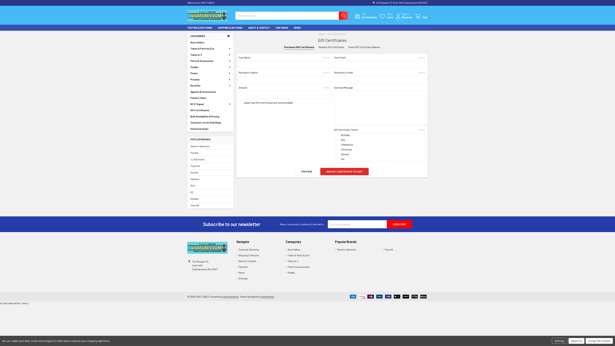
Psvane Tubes (198, 97)
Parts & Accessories (201, 60)
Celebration (347, 144)
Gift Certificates (199, 110)
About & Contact (259, 27)
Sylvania (194, 179)
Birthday (345, 134)
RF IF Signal (197, 104)
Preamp (195, 79)
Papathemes (267, 296)
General (345, 154)
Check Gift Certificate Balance (364, 47)
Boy (343, 139)
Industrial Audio (199, 128)
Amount (284, 87)
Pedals (194, 67)
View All (194, 205)
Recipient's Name (284, 72)
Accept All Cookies (599, 341)
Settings (560, 341)
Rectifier (195, 85)
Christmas (346, 149)
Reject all (576, 341)
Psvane (194, 152)
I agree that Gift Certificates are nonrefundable (268, 102)
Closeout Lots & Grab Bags (205, 122)
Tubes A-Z (196, 54)
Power (194, 73)
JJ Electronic (197, 159)
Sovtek (194, 172)
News (297, 27)
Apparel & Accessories (203, 91)
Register (407, 17)
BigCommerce (230, 296)
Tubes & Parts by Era (202, 48)
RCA (192, 185)
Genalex (194, 198)
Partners (282, 27)
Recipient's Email (380, 72)
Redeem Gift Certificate (331, 47)
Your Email (380, 57)
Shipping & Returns (230, 27)
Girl (342, 159)
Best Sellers (197, 42)
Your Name (284, 57)
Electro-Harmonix (200, 146)
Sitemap (243, 278)
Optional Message (343, 87)
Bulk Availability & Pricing (204, 116)
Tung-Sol (195, 165)
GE (191, 192)
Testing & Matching (199, 27)
